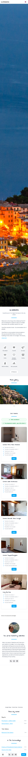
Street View (14, 707)
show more (4, 338)
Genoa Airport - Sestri (7, 723)
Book (23, 754)
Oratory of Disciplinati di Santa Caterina (12, 747)
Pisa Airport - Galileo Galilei (8, 720)
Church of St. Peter (6, 750)
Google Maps (8, 707)
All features (14, 372)
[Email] (15, 754)
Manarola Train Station (7, 732)
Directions (20, 707)
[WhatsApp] (12, 754)
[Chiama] (9, 754)
